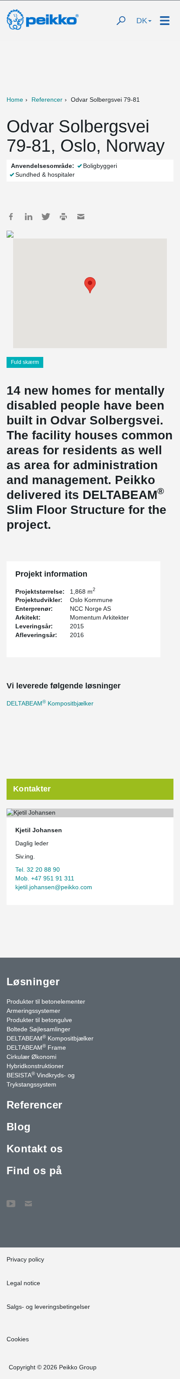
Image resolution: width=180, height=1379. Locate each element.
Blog (19, 1127)
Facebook (11, 216)
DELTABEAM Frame (36, 1047)
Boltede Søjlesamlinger (38, 1029)
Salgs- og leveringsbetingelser (48, 1306)
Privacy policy (25, 1259)
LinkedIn (28, 216)
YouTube (11, 1199)
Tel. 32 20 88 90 (37, 869)
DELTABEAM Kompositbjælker (50, 703)
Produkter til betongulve (39, 1019)
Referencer (46, 99)
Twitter (46, 216)
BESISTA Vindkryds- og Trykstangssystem (41, 1079)
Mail (80, 216)
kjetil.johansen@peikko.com (53, 887)
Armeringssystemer (33, 1010)
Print (63, 216)
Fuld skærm (25, 362)
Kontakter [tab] (32, 788)
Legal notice (23, 1282)
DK (141, 20)
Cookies (18, 1339)
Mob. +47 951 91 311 (44, 878)
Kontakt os (35, 1149)
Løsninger (33, 981)
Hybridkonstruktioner (35, 1065)
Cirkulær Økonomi (31, 1056)
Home (15, 99)
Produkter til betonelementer (46, 1001)
